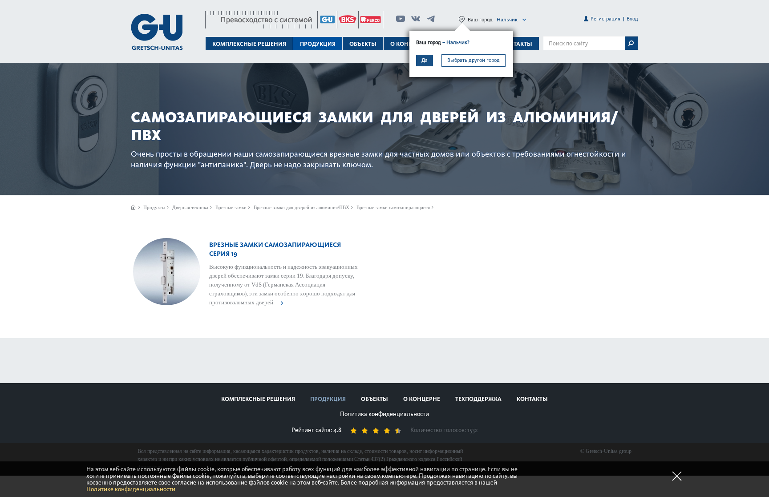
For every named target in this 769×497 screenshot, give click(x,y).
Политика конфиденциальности (384, 414)
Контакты (516, 43)
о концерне (421, 399)
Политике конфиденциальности (130, 489)
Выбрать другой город (473, 60)
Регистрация (605, 19)
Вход (632, 19)
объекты (362, 43)
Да (424, 60)
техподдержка (478, 399)
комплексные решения (258, 399)
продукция (328, 399)
